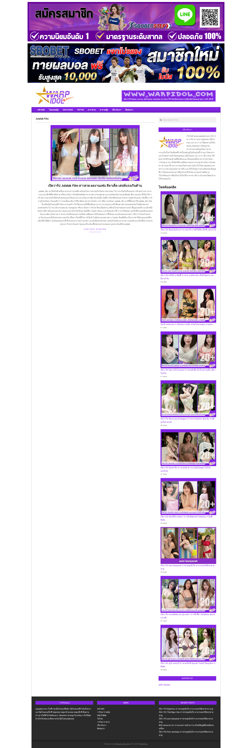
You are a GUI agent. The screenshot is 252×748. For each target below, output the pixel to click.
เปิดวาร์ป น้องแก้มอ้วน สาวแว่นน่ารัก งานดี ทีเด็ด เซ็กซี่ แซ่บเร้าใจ (188, 230)
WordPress (143, 744)
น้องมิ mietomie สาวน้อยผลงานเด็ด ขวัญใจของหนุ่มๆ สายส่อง (187, 324)
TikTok (100, 719)
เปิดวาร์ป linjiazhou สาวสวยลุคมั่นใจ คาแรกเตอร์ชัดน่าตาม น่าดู (186, 709)
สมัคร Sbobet (164, 685)
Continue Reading (95, 229)
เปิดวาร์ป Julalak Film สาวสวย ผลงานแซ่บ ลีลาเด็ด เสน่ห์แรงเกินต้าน (95, 185)
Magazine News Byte (123, 744)
